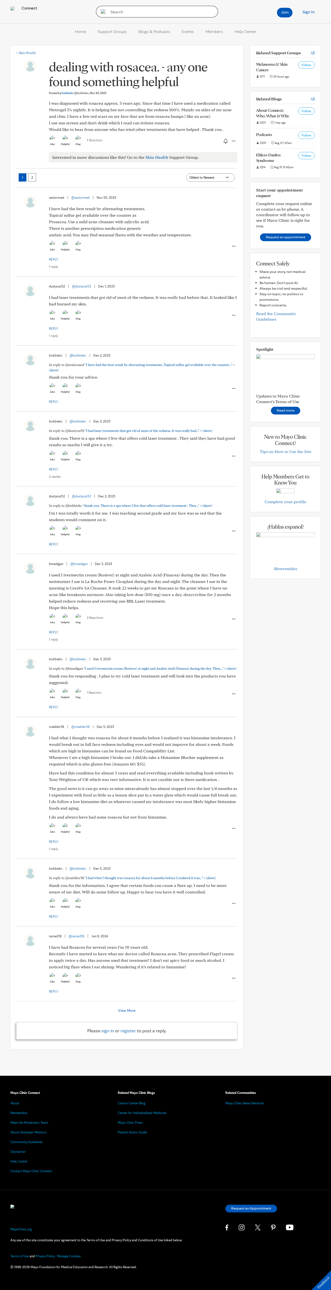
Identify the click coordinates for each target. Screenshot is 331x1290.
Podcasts (264, 134)
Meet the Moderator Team (29, 1122)
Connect (29, 7)
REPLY (53, 259)
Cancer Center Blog (131, 1103)
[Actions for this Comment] (233, 246)
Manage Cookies (69, 1256)
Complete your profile (285, 501)
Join (285, 12)
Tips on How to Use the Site (285, 451)
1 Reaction (94, 140)
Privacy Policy (45, 1256)
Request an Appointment (251, 1208)
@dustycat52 (81, 286)
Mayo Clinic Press (130, 1122)
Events (188, 31)
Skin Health (26, 53)
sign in (107, 1031)
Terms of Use (19, 1256)
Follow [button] (306, 65)
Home (80, 31)
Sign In (308, 11)
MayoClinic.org (21, 1229)
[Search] (101, 11)
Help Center (245, 31)
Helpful (65, 144)
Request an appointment (285, 237)
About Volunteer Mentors (28, 1132)
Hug (78, 144)
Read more (285, 410)
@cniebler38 (80, 727)
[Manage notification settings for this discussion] (225, 141)
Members (214, 31)
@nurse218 (76, 936)
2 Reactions (95, 618)
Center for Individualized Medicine (142, 1113)
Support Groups (112, 31)
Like (52, 144)
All (312, 52)
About (14, 1103)
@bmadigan (79, 564)
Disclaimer (18, 1152)
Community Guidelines (26, 1142)
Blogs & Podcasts (154, 31)
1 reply (53, 267)
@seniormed (80, 197)
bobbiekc (75, 93)
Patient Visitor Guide (132, 1132)
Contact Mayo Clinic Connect (31, 1171)
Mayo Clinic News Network (244, 1103)
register (128, 1031)
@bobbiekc (78, 355)
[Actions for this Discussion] (233, 141)
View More (126, 1010)
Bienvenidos (285, 568)
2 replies (55, 476)
